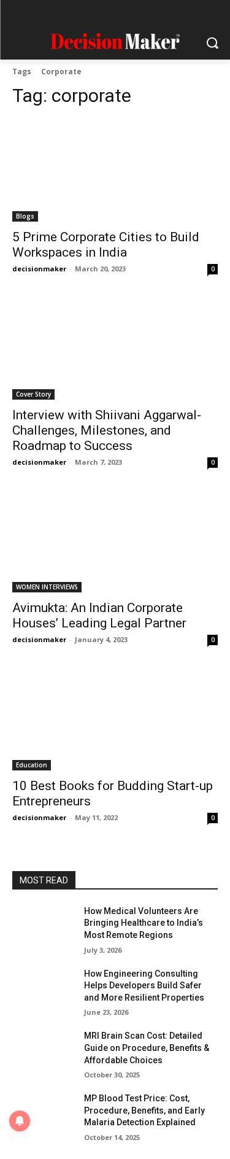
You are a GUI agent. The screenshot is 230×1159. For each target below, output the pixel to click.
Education (31, 765)
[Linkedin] (103, 14)
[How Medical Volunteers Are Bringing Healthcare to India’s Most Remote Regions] (43, 926)
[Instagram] (79, 14)
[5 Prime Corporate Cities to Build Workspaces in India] (115, 170)
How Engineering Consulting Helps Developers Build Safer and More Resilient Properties (144, 985)
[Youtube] (174, 14)
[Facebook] (55, 14)
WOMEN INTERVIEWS (47, 587)
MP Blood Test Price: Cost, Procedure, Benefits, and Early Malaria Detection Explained (144, 1110)
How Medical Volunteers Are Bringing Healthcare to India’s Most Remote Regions (143, 923)
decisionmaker (39, 268)
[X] (150, 14)
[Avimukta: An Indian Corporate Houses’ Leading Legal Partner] (115, 541)
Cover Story (33, 394)
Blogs (25, 216)
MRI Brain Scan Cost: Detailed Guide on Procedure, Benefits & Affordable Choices (146, 1047)
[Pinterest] (127, 14)
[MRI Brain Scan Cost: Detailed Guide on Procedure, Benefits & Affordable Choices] (43, 1051)
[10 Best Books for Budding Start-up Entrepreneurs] (115, 718)
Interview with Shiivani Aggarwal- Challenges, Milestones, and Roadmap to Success (106, 430)
